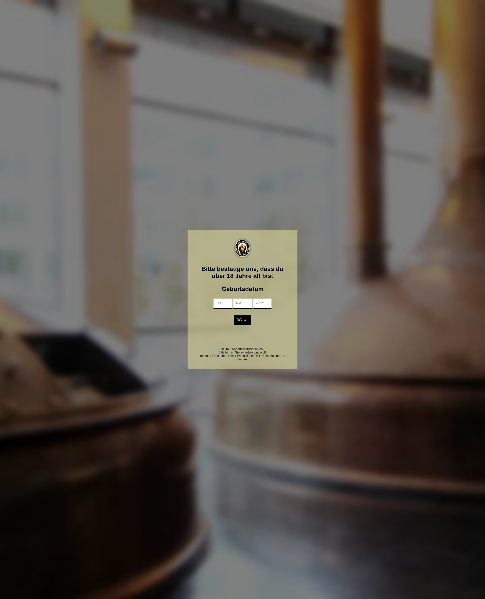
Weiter (242, 319)
